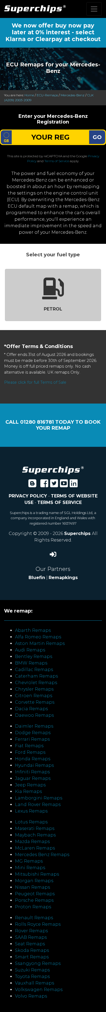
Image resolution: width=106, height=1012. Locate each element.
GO (97, 137)
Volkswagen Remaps (39, 989)
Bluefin (37, 577)
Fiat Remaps (29, 745)
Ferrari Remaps (32, 739)
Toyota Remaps (32, 976)
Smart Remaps (32, 956)
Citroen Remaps (33, 695)
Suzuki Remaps (32, 970)
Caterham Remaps (36, 676)
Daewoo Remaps (34, 715)
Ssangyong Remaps (38, 963)
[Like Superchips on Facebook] (44, 485)
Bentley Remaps (33, 656)
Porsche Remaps (34, 900)
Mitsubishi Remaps (37, 874)
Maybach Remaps (35, 835)
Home (29, 95)
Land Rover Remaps (38, 804)
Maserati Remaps (34, 828)
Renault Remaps (34, 917)
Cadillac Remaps (34, 669)
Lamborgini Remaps (38, 798)
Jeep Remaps (30, 785)
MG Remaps (29, 861)
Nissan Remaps (32, 887)
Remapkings (63, 577)
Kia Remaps (28, 791)
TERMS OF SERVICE (59, 502)
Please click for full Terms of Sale (35, 382)
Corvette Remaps (34, 702)
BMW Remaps (31, 663)
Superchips (78, 533)
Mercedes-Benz (73, 95)
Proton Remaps (33, 906)
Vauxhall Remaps (34, 983)
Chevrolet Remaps (36, 682)
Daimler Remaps (34, 726)
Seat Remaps (30, 943)
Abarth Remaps (33, 630)
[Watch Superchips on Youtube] (64, 485)
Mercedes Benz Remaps (42, 854)
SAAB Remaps (31, 937)
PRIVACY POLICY (28, 496)
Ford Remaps (30, 752)
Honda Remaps (32, 758)
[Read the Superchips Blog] (32, 485)
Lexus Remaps (31, 811)
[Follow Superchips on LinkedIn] (73, 485)
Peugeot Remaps (35, 893)
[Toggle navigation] (94, 9)
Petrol (53, 309)
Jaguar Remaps (33, 778)
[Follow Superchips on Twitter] (54, 485)
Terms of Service (56, 161)
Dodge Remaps (33, 732)
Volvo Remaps (31, 996)
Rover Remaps (31, 930)
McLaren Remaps (35, 848)
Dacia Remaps (31, 708)
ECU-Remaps (47, 95)
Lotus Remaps (31, 822)
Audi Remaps (30, 650)
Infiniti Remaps (32, 771)
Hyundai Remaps (34, 765)
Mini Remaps (30, 867)
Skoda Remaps (32, 950)
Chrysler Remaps (34, 689)
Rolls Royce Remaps (38, 924)
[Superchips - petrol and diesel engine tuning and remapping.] (53, 469)
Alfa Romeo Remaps (38, 636)
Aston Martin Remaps (40, 643)
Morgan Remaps (34, 880)
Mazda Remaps (32, 841)
